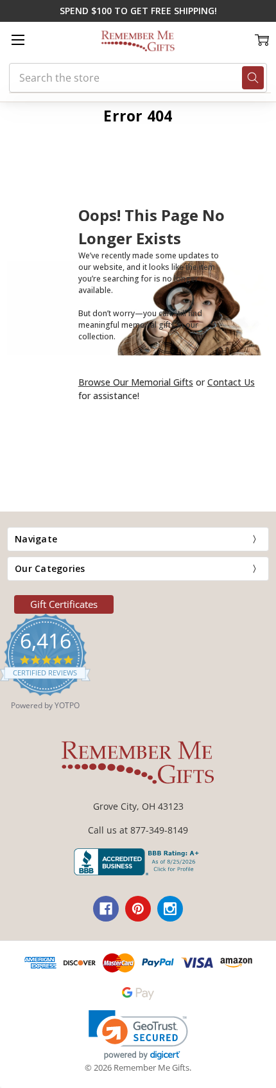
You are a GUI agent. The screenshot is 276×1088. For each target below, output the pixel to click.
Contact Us (231, 382)
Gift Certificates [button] (64, 604)
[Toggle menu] (17, 39)
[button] (138, 1035)
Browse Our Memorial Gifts (135, 382)
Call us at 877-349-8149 (138, 830)
